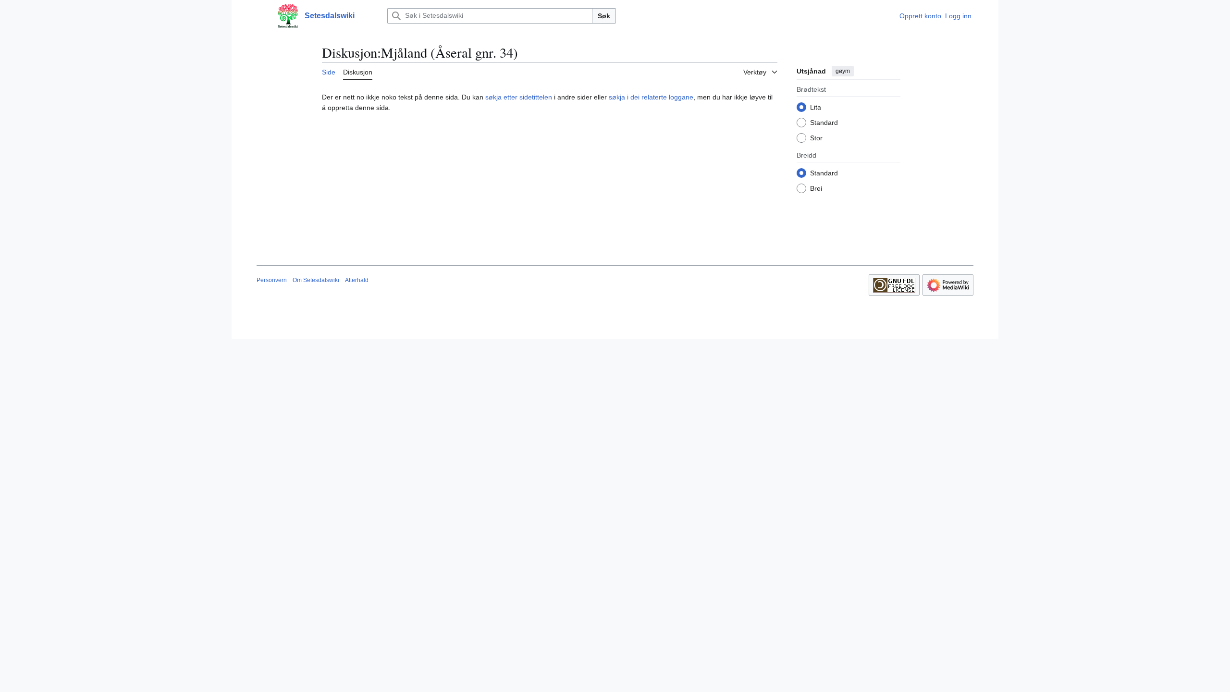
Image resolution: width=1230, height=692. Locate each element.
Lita (815, 107)
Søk (604, 16)
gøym (843, 71)
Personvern (272, 280)
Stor (816, 138)
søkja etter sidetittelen (518, 97)
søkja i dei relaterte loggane (651, 97)
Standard (824, 122)
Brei (816, 188)
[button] (261, 16)
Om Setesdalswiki (316, 280)
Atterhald (357, 280)
